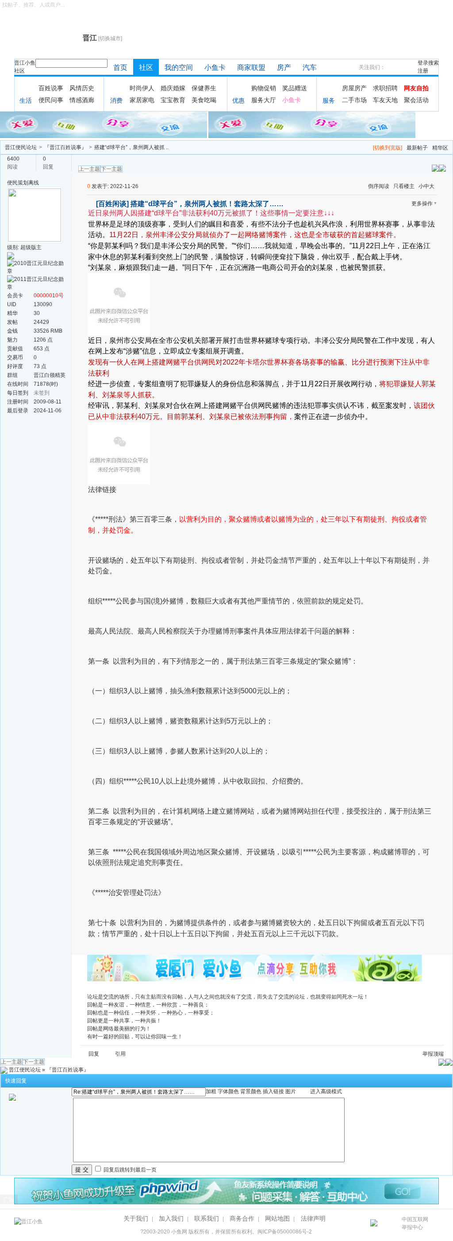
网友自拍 (416, 88)
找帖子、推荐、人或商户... (33, 5)
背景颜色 (250, 1091)
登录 (423, 63)
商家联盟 (251, 67)
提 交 (81, 1169)
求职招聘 (385, 88)
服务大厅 (263, 100)
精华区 (440, 148)
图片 (290, 1091)
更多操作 (422, 203)
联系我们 (206, 1218)
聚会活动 (416, 100)
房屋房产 (354, 88)
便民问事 (50, 100)
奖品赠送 (294, 88)
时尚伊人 (142, 88)
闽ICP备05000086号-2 (284, 1232)
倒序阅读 (378, 186)
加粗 (211, 1091)
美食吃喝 (204, 100)
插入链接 (273, 1091)
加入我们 (171, 1218)
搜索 (433, 63)
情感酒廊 (81, 100)
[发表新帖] (442, 168)
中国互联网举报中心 (415, 1223)
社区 (19, 71)
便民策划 (17, 183)
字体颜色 (228, 1091)
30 (37, 313)
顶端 (438, 1054)
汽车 (310, 67)
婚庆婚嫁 (173, 88)
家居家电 (142, 100)
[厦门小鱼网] (104, 124)
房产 (284, 67)
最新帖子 (417, 148)
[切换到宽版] (387, 148)
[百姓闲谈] (112, 203)
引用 (120, 1054)
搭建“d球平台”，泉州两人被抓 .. (131, 147)
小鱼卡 (215, 67)
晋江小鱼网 (46, 38)
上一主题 (89, 169)
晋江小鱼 (24, 63)
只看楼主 (404, 186)
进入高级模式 (326, 1091)
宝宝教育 (173, 100)
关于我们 (135, 1218)
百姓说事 (50, 88)
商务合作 (242, 1218)
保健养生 (204, 88)
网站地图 (277, 1218)
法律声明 (313, 1218)
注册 (423, 71)
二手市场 (354, 100)
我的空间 (179, 67)
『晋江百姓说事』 (65, 147)
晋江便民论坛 (21, 147)
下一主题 (111, 169)
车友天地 (385, 100)
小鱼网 (179, 1232)
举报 (427, 1054)
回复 (93, 1054)
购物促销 (263, 88)
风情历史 (81, 88)
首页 (120, 67)
